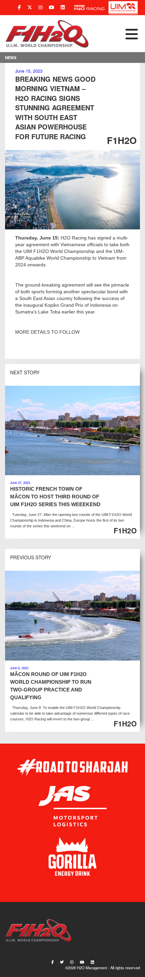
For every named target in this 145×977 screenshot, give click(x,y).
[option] (72, 189)
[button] (114, 33)
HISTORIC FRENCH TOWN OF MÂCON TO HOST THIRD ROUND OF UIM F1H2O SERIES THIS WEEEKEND (55, 496)
